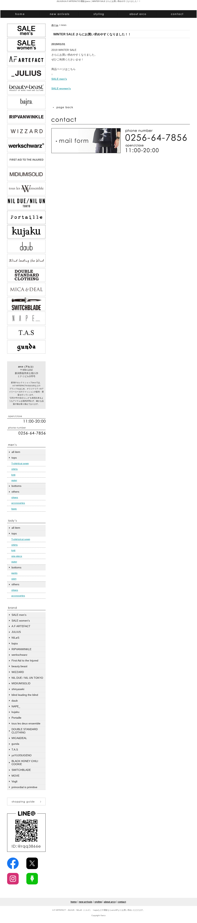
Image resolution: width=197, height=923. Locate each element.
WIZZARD (18, 672)
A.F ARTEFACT (21, 626)
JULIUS (16, 631)
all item (16, 451)
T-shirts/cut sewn (20, 539)
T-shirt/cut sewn (20, 463)
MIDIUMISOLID (21, 683)
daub (15, 700)
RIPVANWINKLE (21, 649)
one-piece (16, 556)
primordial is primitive (24, 787)
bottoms (16, 485)
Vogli (14, 781)
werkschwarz (19, 654)
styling (98, 902)
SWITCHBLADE (21, 769)
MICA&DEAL (19, 738)
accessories (18, 503)
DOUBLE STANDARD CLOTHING (25, 731)
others (15, 491)
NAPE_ (16, 706)
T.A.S (15, 749)
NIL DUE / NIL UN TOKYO (27, 677)
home (74, 902)
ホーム (54, 25)
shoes (14, 497)
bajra (15, 643)
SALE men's (59, 78)
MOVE (15, 775)
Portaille (16, 717)
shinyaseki (18, 689)
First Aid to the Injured (25, 660)
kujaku (15, 711)
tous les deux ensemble (26, 723)
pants (14, 573)
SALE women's (61, 88)
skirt (13, 579)
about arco (110, 902)
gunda (15, 743)
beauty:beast (19, 666)
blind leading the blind (25, 694)
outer (14, 480)
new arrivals (85, 902)
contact (122, 902)
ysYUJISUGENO (22, 755)
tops (14, 457)
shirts (14, 469)
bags (14, 509)
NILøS (15, 637)
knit (13, 475)
